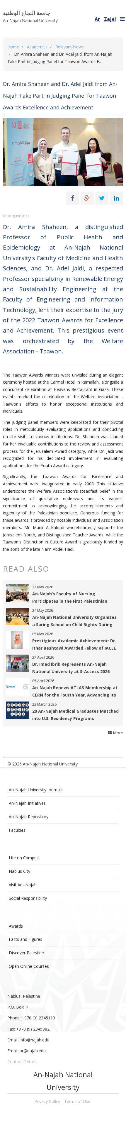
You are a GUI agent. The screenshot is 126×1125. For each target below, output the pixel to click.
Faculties (17, 830)
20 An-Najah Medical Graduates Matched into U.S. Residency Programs (75, 714)
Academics (37, 47)
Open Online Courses (29, 966)
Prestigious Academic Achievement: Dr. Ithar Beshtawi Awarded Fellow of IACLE (74, 644)
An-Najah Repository (28, 816)
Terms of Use (77, 1101)
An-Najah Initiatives (27, 803)
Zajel (110, 19)
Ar (97, 19)
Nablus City (19, 871)
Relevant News (69, 47)
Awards (16, 926)
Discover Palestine (26, 952)
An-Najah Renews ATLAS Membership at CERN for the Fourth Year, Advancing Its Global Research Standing (75, 692)
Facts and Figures (25, 939)
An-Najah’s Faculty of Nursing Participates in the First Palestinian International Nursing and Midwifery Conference (70, 598)
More (117, 733)
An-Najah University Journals (36, 789)
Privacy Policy (47, 1101)
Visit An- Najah (23, 884)
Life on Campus (24, 857)
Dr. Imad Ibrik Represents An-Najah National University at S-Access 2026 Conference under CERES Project (71, 668)
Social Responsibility (28, 898)
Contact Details (22, 1061)
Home (13, 47)
